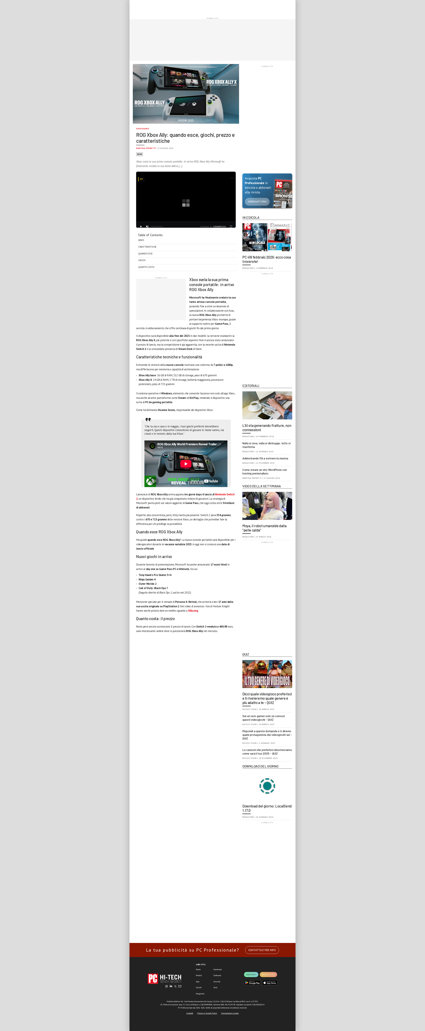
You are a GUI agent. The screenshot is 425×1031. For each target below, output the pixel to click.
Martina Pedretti (146, 148)
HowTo (199, 987)
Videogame (142, 128)
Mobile (199, 975)
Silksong (193, 610)
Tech (215, 987)
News (141, 240)
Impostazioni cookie (230, 1013)
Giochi (141, 260)
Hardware (217, 969)
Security (216, 981)
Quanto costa (146, 267)
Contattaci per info (262, 950)
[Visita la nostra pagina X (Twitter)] (175, 986)
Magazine (200, 993)
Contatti (189, 1013)
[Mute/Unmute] (147, 226)
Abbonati (251, 974)
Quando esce (145, 253)
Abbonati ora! (257, 201)
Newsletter (268, 974)
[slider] (157, 226)
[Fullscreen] (231, 226)
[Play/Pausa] (141, 226)
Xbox (139, 154)
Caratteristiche (147, 246)
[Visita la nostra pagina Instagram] (166, 986)
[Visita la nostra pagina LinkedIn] (171, 986)
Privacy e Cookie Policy (207, 1013)
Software (217, 975)
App (197, 981)
